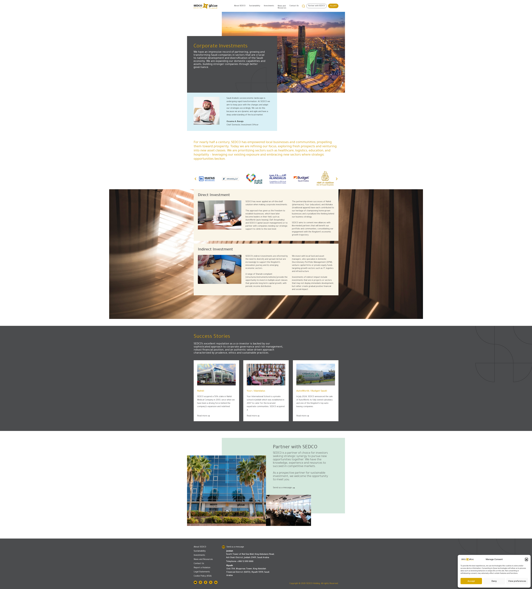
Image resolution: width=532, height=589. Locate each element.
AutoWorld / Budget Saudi (311, 391)
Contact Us (294, 6)
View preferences (517, 581)
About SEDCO (239, 6)
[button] (526, 559)
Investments (269, 6)
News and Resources (282, 7)
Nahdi (200, 391)
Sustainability (254, 6)
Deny (494, 581)
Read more (202, 416)
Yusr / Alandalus (256, 391)
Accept (471, 581)
